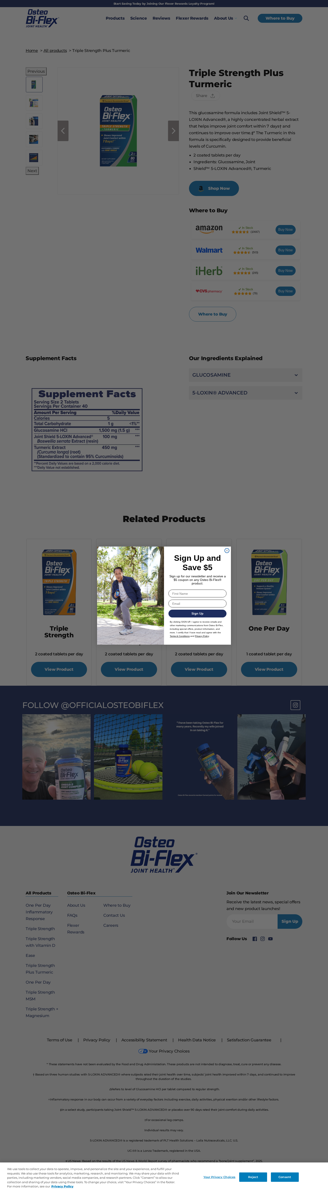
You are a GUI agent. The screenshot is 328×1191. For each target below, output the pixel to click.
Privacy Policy (62, 1186)
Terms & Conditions (180, 636)
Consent (284, 1177)
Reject (253, 1177)
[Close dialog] (227, 550)
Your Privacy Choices (219, 1177)
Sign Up (197, 613)
